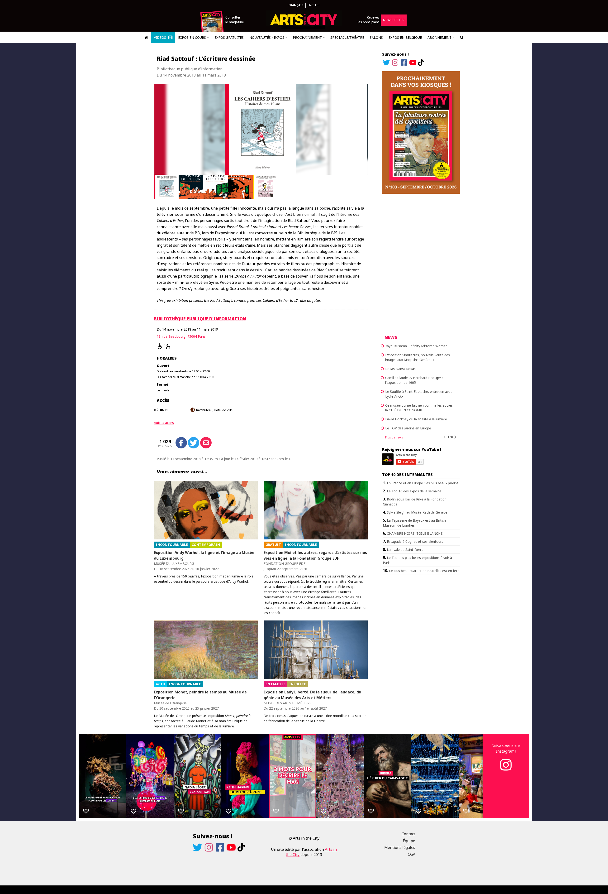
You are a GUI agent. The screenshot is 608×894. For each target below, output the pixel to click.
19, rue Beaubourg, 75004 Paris (181, 336)
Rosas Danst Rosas (400, 368)
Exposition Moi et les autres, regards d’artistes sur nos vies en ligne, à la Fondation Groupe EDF (315, 555)
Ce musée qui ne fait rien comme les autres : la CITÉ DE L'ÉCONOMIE (419, 407)
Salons (376, 37)
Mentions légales (399, 847)
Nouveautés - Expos (266, 37)
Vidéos (160, 37)
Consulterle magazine (234, 19)
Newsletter (393, 20)
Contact (408, 833)
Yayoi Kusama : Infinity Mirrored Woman (416, 346)
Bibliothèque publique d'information (200, 319)
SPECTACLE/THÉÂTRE (347, 37)
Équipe (409, 840)
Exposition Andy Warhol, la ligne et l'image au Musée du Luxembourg (204, 555)
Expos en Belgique (405, 37)
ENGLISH (313, 5)
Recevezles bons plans (369, 19)
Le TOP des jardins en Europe (408, 428)
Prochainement (307, 37)
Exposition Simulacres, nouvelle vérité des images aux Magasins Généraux (417, 357)
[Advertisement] (421, 230)
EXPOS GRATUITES (229, 37)
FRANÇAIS (296, 5)
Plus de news (394, 437)
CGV (411, 854)
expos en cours (192, 37)
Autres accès (164, 422)
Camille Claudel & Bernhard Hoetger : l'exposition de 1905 (414, 380)
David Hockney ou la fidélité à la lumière (416, 419)
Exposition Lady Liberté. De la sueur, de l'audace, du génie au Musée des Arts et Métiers (312, 694)
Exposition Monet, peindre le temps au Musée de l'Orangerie (200, 694)
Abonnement (439, 37)
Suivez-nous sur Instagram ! (506, 748)
